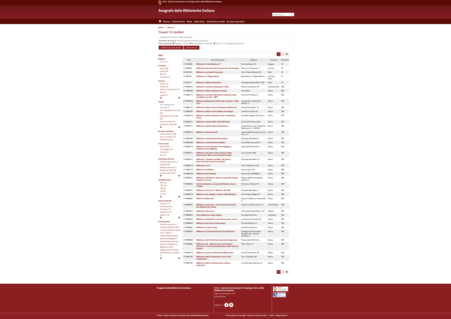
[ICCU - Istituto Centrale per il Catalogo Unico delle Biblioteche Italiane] (159, 3)
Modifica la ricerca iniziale (171, 47)
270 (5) (163, 193)
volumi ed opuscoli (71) (169, 161)
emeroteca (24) (166, 206)
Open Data (199, 21)
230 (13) (163, 185)
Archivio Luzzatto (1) (168, 224)
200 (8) (163, 191)
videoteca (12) (165, 212)
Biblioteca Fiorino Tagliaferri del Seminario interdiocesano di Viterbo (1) (170, 251)
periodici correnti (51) (168, 167)
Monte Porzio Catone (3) (169, 89)
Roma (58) (164, 68)
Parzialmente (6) (166, 139)
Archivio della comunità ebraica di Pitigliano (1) (169, 243)
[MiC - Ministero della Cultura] (283, 294)
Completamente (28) (168, 134)
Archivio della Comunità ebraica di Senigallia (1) (169, 237)
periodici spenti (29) (167, 173)
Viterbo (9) (164, 71)
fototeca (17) (165, 209)
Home (160, 27)
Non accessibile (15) (168, 136)
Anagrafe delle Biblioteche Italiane (186, 10)
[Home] (158, 21)
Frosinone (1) (165, 76)
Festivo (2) (164, 152)
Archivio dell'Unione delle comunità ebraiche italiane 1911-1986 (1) (170, 230)
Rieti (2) (163, 92)
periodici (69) (165, 164)
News (189, 21)
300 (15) (163, 182)
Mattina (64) (165, 146)
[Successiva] (287, 54)
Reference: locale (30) (168, 124)
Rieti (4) (163, 74)
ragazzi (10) (164, 214)
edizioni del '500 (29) (168, 170)
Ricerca (170, 27)
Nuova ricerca (191, 47)
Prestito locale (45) (167, 121)
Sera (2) (163, 154)
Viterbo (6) (164, 86)
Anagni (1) (164, 95)
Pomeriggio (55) (166, 149)
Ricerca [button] (166, 21)
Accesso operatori (235, 21)
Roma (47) (164, 83)
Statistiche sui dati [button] (216, 21)
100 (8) (163, 188)
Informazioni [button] (178, 21)
